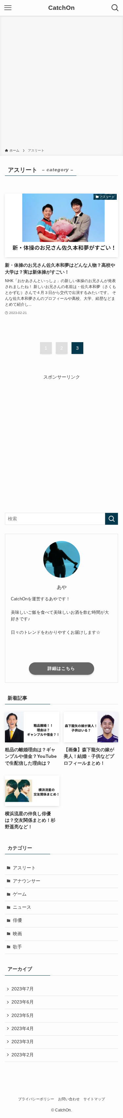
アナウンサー (26, 881)
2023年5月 (22, 1015)
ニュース (22, 907)
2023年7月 (22, 988)
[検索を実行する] (111, 519)
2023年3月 (22, 1041)
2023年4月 (22, 1028)
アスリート (24, 867)
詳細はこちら (61, 668)
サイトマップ (94, 1099)
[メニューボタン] (8, 8)
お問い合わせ (69, 1099)
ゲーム (20, 894)
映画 (17, 933)
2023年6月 (22, 1002)
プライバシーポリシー (36, 1099)
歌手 (17, 946)
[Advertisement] (61, 83)
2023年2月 (22, 1054)
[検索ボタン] (115, 8)
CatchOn (61, 8)
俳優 (17, 920)
